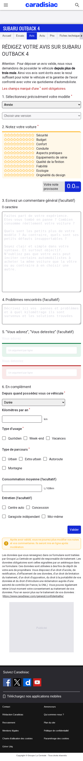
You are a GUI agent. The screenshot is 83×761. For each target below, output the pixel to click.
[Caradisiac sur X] (17, 683)
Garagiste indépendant (24, 517)
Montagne (15, 468)
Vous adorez (11, 338)
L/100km (49, 488)
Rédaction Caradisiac (12, 714)
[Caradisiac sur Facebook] (7, 683)
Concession (40, 508)
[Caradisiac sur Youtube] (37, 683)
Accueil (6, 35)
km (46, 419)
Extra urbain (33, 459)
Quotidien (15, 438)
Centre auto (16, 508)
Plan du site (49, 722)
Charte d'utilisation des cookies (17, 738)
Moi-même (55, 517)
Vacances (59, 438)
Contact (6, 706)
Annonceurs (50, 706)
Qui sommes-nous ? (54, 714)
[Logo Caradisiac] (42, 8)
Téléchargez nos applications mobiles (34, 696)
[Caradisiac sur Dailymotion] (27, 683)
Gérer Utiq (7, 746)
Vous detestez (12, 361)
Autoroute (56, 459)
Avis (31, 35)
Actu (42, 35)
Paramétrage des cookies (56, 738)
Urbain (12, 459)
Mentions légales (10, 730)
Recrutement (8, 722)
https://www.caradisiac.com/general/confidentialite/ (33, 596)
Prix (52, 35)
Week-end (36, 438)
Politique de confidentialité (56, 730)
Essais (20, 35)
